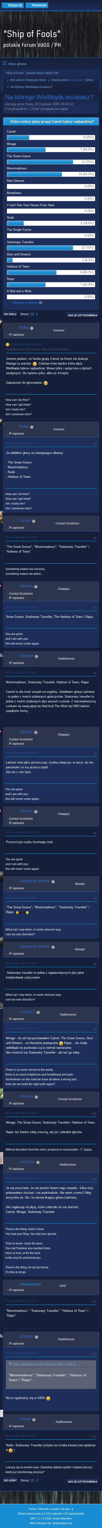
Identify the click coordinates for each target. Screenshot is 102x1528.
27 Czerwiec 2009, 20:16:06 (21, 1353)
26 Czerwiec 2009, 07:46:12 (21, 672)
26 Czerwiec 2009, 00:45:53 (25, 344)
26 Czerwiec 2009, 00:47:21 (21, 443)
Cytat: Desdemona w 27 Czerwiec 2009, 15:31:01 (44, 1364)
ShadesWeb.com (62, 1523)
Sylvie (89, 80)
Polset (25, 1419)
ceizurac (27, 1161)
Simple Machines (62, 1518)
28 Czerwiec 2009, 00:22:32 (21, 1435)
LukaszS (27, 1011)
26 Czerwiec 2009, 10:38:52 (21, 897)
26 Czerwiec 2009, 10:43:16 (21, 963)
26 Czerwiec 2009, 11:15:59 (21, 1028)
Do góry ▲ (67, 1508)
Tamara (26, 586)
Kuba (24, 327)
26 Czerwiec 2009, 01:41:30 (21, 537)
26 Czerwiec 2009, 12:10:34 (21, 1113)
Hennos (26, 1096)
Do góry (10, 1480)
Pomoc (33, 1508)
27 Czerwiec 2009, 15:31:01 (21, 1301)
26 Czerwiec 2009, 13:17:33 (21, 1178)
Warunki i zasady (49, 1508)
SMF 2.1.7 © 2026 (40, 1518)
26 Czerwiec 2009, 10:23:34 (21, 832)
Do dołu (10, 314)
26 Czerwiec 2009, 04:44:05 (21, 607)
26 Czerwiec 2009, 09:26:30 (21, 753)
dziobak (26, 655)
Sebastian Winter (35, 881)
